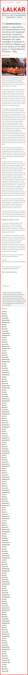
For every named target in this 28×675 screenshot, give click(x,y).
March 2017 (4, 433)
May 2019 (4, 405)
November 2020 (5, 385)
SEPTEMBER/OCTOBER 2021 (13, 24)
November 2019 (5, 398)
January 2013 (5, 488)
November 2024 (5, 333)
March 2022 (4, 368)
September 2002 (6, 623)
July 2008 (4, 547)
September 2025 (6, 322)
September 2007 (6, 557)
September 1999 (6, 662)
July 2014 (4, 468)
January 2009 (5, 540)
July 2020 (4, 390)
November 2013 (5, 477)
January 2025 (5, 331)
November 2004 (5, 595)
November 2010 (5, 516)
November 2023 (5, 346)
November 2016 (5, 438)
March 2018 (4, 420)
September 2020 (6, 387)
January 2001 (5, 645)
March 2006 (4, 577)
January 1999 (5, 671)
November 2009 (5, 529)
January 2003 (5, 618)
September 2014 (6, 466)
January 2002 (5, 632)
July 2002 (4, 625)
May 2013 (4, 483)
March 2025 (4, 329)
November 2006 (5, 568)
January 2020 (5, 396)
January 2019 (5, 409)
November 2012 (5, 490)
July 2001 (4, 638)
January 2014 (5, 475)
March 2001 (4, 642)
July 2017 (4, 429)
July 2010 (4, 520)
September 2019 (6, 401)
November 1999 (5, 660)
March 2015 (4, 459)
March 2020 (4, 394)
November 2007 (5, 555)
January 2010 (5, 527)
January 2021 (5, 383)
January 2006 (5, 579)
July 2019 (4, 403)
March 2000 (4, 656)
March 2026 (4, 316)
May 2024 (4, 339)
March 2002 (4, 629)
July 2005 (4, 586)
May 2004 (4, 601)
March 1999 (4, 669)
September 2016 (6, 440)
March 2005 (4, 590)
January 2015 (5, 462)
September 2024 (6, 335)
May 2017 (4, 431)
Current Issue (10, 2)
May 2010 (4, 523)
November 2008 (5, 542)
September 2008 (6, 544)
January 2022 (5, 370)
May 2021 (4, 379)
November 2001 (5, 634)
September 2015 (6, 453)
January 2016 (5, 448)
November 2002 (5, 621)
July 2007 (4, 560)
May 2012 (4, 496)
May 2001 (4, 640)
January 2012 (5, 501)
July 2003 (4, 612)
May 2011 (4, 510)
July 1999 (4, 664)
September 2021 (6, 374)
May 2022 (4, 366)
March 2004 (4, 603)
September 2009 (6, 531)
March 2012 (4, 499)
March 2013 (4, 486)
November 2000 (5, 647)
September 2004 (6, 597)
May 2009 (4, 536)
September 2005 (6, 584)
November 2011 (5, 503)
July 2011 (4, 507)
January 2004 (5, 605)
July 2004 (4, 599)
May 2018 (4, 418)
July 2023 (4, 350)
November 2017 (5, 425)
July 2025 (4, 324)
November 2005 (5, 581)
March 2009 (4, 538)
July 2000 (4, 651)
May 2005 (4, 588)
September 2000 (6, 649)
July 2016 (4, 442)
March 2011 (4, 512)
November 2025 (5, 320)
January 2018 (5, 422)
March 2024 (4, 342)
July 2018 (4, 416)
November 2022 (5, 359)
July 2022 (4, 363)
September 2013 (6, 479)
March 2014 (4, 472)
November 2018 (5, 411)
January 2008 (5, 553)
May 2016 (4, 444)
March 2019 (4, 407)
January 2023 (5, 357)
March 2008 (4, 551)
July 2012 (4, 494)
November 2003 (5, 608)
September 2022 (6, 361)
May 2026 (4, 313)
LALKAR (14, 9)
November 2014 (5, 464)
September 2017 (6, 427)
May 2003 (4, 614)
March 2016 (4, 446)
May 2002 (4, 627)
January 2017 (5, 435)
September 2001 (6, 636)
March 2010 (4, 525)
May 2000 (4, 653)
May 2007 (4, 562)
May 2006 (4, 575)
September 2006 (6, 571)
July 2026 (4, 311)
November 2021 (5, 372)
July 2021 (4, 377)
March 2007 (4, 564)
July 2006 (4, 573)
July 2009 (4, 533)
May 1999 (4, 666)
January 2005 (5, 592)
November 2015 (5, 451)
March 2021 (4, 381)
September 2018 (6, 414)
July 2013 (4, 481)
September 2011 (6, 505)
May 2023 (4, 353)
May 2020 (4, 392)
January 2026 (5, 318)
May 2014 (4, 470)
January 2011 (5, 514)
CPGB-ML (18, 2)
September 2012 (6, 492)
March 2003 (4, 616)
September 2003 (6, 610)
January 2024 (5, 344)
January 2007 (5, 566)
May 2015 (4, 457)
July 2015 (4, 455)
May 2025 (4, 326)
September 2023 (6, 348)
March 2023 (4, 355)
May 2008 (4, 549)
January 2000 (5, 658)
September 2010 (6, 518)
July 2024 (4, 337)
